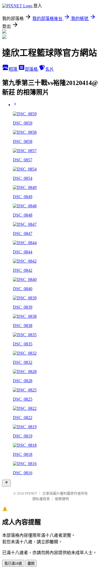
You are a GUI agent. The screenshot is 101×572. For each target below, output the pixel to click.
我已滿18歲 (13, 563)
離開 (30, 563)
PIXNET (31, 493)
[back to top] (6, 483)
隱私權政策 (41, 499)
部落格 (32, 69)
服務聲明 (62, 499)
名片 (49, 69)
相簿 (13, 69)
